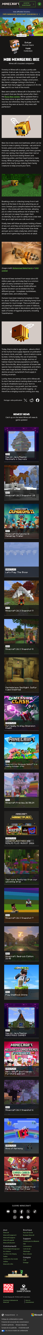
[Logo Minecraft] (10, 4)
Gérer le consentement (29, 1301)
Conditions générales (8, 1325)
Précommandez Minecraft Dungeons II (20, 14)
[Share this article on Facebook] (37, 400)
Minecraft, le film (8, 1264)
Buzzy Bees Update (12, 97)
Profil (24, 1260)
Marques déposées (21, 1325)
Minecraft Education (9, 1243)
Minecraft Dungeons (9, 1238)
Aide (24, 1244)
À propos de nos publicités (9, 1328)
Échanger (26, 1262)
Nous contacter (27, 1254)
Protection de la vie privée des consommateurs (15, 1322)
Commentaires (27, 1246)
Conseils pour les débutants (31, 1241)
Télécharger (26, 1251)
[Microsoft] (36, 1314)
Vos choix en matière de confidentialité (16, 1330)
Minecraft (6, 1232)
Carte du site (26, 1249)
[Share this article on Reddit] (31, 400)
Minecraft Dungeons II (9, 1235)
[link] (8, 1211)
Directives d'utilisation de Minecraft (10, 1301)
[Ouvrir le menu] (39, 4)
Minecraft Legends (8, 1240)
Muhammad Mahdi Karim (23, 268)
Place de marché (28, 1232)
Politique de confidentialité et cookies (12, 1319)
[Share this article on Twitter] (25, 400)
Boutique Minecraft (28, 1235)
